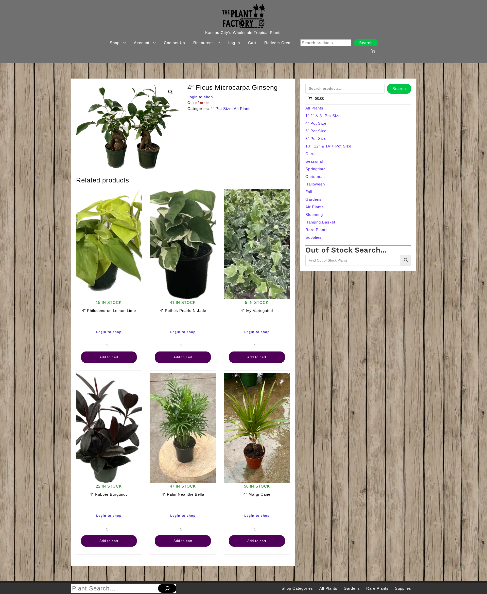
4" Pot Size (221, 108)
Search (366, 43)
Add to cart (108, 357)
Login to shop (200, 97)
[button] (170, 92)
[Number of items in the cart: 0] (373, 51)
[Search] (167, 588)
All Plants (243, 108)
